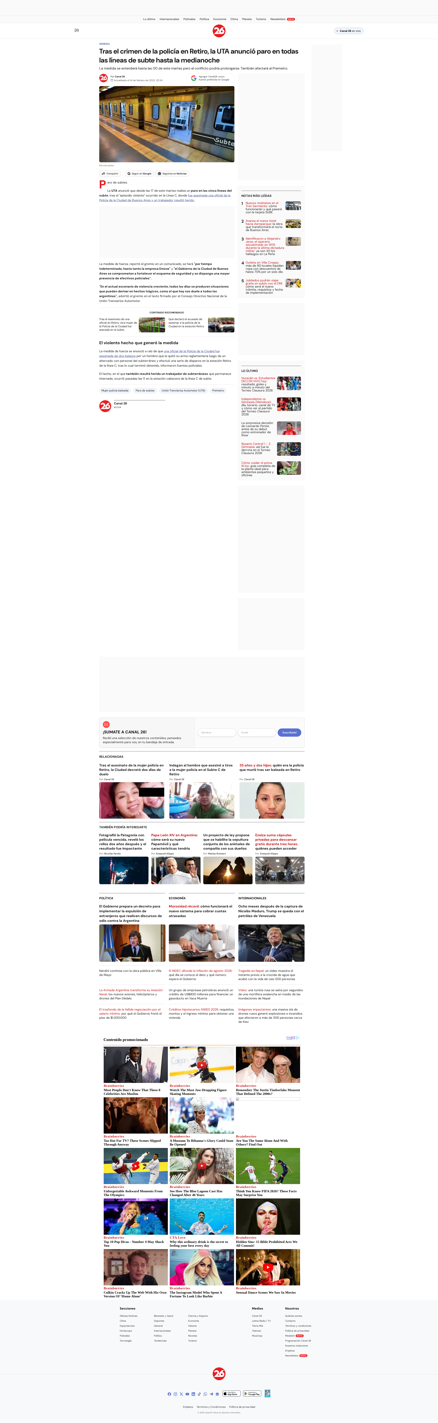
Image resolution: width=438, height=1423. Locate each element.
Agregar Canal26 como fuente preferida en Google (214, 78)
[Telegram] (211, 1394)
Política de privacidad (297, 1330)
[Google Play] (252, 1393)
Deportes (159, 1320)
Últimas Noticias (128, 1315)
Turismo (192, 1340)
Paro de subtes (145, 390)
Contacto (290, 1320)
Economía (177, 898)
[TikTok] (199, 1394)
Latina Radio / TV (261, 1320)
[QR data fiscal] (267, 1396)
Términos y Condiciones (211, 1407)
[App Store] (231, 1393)
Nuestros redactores (296, 1345)
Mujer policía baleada (114, 390)
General (104, 43)
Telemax (256, 1330)
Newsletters (295, 1355)
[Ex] (181, 1394)
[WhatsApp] (205, 1394)
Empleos (290, 1350)
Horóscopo (126, 1330)
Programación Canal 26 (298, 1340)
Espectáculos (127, 1325)
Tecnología (126, 1340)
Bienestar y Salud (163, 1315)
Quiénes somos (293, 1315)
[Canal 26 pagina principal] (219, 36)
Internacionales (252, 898)
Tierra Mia (257, 1325)
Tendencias (160, 1340)
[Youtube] (187, 1394)
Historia (192, 1325)
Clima (123, 1320)
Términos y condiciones (298, 1325)
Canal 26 (120, 76)
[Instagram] (175, 1394)
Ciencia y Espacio (198, 1315)
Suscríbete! (289, 732)
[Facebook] (169, 1394)
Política (106, 898)
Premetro (218, 390)
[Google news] (217, 1394)
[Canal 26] (219, 1374)
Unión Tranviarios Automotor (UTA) (183, 390)
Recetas (192, 1335)
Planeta (192, 1330)
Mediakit (294, 1335)
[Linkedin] (193, 1394)
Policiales (125, 1335)
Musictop (257, 1335)
